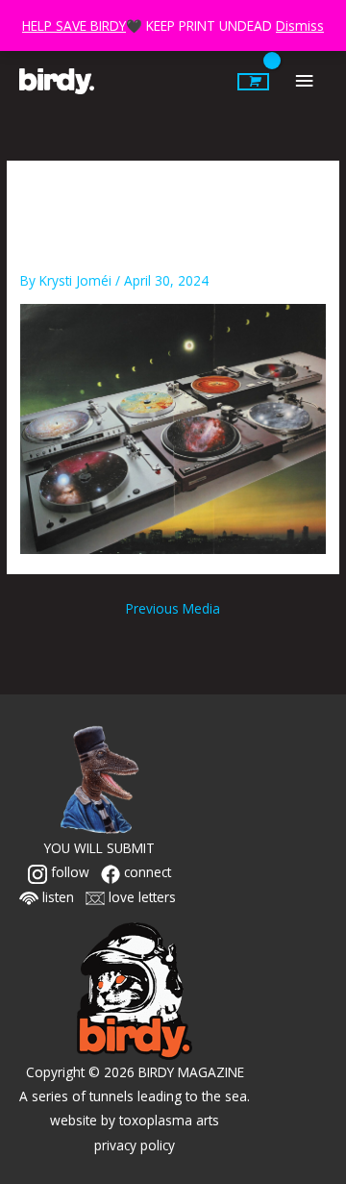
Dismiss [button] (300, 25)
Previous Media (173, 608)
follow (68, 872)
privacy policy (134, 1145)
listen (56, 897)
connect (145, 872)
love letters (140, 897)
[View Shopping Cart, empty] (253, 81)
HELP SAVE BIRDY (74, 25)
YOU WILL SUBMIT (99, 848)
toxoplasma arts (169, 1120)
